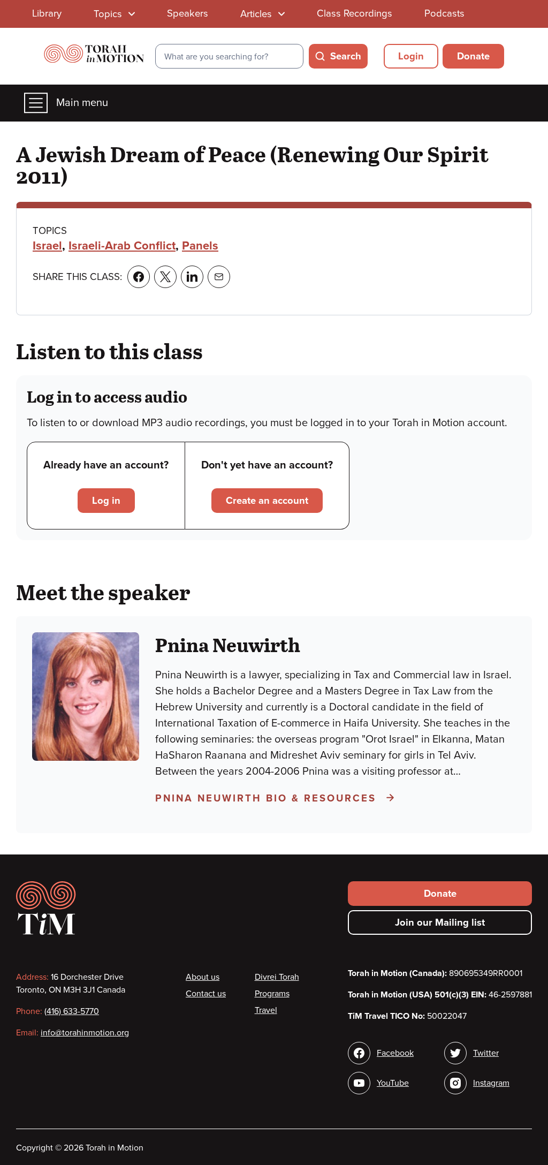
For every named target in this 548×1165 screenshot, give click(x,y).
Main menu (82, 102)
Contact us (206, 993)
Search (345, 56)
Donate (473, 56)
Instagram (491, 1083)
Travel (266, 1010)
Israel (47, 246)
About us (202, 977)
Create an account (267, 500)
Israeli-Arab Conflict (122, 246)
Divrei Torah (277, 977)
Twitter (486, 1053)
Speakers (187, 13)
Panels (200, 246)
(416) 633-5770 (71, 1011)
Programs (272, 993)
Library (47, 13)
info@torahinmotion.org (85, 1032)
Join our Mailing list (440, 922)
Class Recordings (354, 13)
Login (411, 56)
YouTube (393, 1083)
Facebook (395, 1053)
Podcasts (444, 13)
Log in (106, 500)
